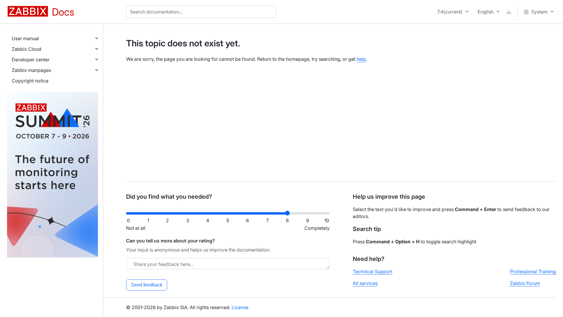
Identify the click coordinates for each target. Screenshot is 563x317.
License (240, 307)
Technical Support (372, 271)
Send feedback (146, 284)
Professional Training (533, 271)
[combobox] (202, 11)
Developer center (31, 60)
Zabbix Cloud (26, 49)
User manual (25, 38)
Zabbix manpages (31, 70)
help (361, 59)
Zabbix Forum (525, 283)
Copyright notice (30, 81)
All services (365, 283)
